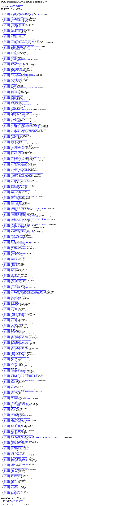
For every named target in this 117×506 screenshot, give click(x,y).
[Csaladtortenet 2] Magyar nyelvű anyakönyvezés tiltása (15, 454)
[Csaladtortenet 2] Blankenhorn (10, 259)
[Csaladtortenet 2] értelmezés (9, 386)
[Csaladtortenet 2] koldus (8, 377)
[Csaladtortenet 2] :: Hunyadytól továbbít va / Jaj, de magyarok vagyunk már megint (21, 157)
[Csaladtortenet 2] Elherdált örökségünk (12, 96)
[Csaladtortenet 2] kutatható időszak (11, 58)
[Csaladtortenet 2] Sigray (8, 81)
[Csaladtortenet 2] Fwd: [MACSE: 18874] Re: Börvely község (16, 403)
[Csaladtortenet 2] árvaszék (9, 409)
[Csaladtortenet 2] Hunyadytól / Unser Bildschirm (14, 136)
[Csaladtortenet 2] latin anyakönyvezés (11, 466)
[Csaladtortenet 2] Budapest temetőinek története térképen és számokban (18, 45)
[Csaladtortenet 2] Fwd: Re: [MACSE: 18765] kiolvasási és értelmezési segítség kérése (22, 127)
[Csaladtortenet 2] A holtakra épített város (12, 48)
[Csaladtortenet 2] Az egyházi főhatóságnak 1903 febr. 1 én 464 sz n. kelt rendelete (21, 46)
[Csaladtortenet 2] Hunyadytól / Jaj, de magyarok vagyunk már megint (18, 174)
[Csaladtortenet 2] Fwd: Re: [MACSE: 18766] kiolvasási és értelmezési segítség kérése (22, 126)
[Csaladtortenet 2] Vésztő (8, 358)
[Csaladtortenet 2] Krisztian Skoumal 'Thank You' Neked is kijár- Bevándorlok (20, 375)
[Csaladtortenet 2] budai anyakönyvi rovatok (13, 151)
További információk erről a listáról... (11, 6)
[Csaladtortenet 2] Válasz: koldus (10, 396)
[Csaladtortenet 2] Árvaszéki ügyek (11, 407)
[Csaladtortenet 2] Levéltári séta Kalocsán (12, 171)
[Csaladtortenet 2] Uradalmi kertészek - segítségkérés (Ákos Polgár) (17, 390)
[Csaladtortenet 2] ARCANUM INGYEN (12, 26)
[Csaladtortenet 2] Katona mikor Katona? (12, 336)
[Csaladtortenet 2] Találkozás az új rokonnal (12, 288)
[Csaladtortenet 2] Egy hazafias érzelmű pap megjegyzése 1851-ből (17, 109)
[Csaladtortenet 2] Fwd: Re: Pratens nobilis (12, 324)
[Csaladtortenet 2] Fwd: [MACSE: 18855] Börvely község (16, 322)
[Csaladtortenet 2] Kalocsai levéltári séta (12, 207)
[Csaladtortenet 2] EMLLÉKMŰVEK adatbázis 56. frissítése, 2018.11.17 (19, 196)
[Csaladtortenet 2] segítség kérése (10, 269)
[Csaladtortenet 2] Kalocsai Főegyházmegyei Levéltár (14, 229)
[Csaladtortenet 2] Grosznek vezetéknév (12, 236)
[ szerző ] (21, 5)
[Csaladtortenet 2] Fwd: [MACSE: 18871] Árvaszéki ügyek (16, 405)
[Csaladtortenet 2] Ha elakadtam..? (10, 35)
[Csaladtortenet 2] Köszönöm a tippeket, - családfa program (16, 357)
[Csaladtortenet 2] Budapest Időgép (11, 113)
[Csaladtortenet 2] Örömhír (9, 265)
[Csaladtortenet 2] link (8, 247)
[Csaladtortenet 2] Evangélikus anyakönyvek (13, 355)
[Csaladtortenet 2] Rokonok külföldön (11, 331)
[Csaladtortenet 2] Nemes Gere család (11, 452)
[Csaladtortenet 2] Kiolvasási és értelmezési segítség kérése (16, 124)
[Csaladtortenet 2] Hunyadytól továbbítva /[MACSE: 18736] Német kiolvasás (20, 104)
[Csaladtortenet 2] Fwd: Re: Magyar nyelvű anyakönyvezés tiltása (17, 461)
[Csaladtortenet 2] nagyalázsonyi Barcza (12, 477)
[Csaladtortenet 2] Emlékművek (10, 137)
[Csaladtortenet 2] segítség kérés (10, 362)
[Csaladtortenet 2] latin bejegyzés (10, 411)
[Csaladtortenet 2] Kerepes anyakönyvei (12, 31)
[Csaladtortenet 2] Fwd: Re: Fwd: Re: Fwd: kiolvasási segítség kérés (18, 181)
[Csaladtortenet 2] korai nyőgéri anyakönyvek (13, 220)
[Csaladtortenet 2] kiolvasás (9, 238)
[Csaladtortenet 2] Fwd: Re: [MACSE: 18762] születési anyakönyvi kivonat (19, 131)
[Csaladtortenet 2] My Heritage (10, 310)
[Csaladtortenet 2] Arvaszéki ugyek (11, 444)
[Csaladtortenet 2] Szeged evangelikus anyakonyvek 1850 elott (16, 418)
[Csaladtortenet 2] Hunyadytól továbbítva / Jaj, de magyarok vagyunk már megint (20, 155)
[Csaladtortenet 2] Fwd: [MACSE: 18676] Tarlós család (15, 13)
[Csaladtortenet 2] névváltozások (10, 88)
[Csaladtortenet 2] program (9, 326)
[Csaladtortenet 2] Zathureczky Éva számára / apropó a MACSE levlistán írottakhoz (21, 14)
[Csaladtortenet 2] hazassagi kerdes (10, 487)
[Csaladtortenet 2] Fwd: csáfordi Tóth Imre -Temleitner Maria (16, 165)
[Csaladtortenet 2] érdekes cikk (10, 182)
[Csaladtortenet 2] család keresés (10, 120)
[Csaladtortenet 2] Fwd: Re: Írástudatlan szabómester (14, 209)
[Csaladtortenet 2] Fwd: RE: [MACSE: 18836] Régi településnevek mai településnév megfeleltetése (24, 291)
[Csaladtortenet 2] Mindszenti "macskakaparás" (13, 43)
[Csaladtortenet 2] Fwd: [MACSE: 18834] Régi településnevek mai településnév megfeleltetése (23, 293)
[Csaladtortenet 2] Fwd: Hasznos (10, 268)
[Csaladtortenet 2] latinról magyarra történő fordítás (14, 70)
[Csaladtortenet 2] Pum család (9, 103)
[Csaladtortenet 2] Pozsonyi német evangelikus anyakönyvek (16, 149)
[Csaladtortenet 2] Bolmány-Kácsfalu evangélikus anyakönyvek (17, 143)
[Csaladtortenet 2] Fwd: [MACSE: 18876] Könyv (14, 446)
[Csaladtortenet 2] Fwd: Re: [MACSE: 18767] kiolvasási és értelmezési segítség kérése (22, 125)
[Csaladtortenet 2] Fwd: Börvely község (12, 327)
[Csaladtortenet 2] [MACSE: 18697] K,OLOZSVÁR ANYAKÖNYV (18, 40)
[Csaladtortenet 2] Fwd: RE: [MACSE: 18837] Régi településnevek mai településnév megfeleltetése (24, 290)
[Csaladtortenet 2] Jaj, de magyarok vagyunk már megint (15, 162)
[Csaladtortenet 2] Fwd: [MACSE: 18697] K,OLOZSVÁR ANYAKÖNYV (19, 41)
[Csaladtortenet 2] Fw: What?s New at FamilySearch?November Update (18, 231)
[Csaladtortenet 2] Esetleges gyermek (11, 483)
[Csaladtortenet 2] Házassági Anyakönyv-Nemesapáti (14, 313)
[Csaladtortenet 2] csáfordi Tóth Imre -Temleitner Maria (15, 140)
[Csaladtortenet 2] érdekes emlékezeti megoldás (13, 28)
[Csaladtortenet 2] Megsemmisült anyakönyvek (13, 425)
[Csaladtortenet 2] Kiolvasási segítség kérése (12, 474)
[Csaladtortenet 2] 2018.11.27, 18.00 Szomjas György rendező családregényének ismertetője (23, 173)
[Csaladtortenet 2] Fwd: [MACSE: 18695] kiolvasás (14, 34)
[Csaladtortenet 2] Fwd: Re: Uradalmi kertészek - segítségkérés (16, 225)
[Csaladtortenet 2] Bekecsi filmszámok (11, 115)
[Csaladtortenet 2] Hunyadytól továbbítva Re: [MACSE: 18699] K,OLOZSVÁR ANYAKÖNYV (24, 42)
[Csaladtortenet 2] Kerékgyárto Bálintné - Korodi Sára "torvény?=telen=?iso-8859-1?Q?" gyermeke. (24, 208)
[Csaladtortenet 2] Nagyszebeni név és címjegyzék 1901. (15, 17)
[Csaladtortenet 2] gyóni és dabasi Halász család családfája (16, 185)
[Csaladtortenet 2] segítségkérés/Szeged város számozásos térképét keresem (19, 74)
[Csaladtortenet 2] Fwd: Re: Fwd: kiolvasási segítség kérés (16, 179)
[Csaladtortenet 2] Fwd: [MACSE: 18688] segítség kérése (15, 18)
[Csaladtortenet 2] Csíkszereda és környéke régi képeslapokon (16, 59)
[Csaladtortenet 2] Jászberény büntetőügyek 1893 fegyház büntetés (17, 227)
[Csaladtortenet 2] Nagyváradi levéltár (11, 419)
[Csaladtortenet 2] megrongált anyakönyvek (12, 475)
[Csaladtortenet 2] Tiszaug (9, 138)
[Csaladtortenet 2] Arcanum (9, 307)
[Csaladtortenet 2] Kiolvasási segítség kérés (12, 154)
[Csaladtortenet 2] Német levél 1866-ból (12, 347)
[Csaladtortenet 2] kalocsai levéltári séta (11, 187)
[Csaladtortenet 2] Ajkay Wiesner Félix (11, 299)
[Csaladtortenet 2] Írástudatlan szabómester (12, 188)
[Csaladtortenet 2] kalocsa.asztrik (10, 470)
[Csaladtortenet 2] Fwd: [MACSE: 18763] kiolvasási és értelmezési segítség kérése (21, 130)
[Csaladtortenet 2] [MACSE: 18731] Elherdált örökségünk (16, 99)
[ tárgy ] (17, 5)
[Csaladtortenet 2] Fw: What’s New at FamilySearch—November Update (19, 210)
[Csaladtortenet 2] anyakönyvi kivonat (11, 102)
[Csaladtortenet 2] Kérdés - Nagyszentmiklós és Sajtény (15, 277)
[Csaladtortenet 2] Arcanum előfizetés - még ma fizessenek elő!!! (17, 340)
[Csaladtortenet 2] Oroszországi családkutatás (13, 95)
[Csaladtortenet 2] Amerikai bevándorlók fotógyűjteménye (15, 333)
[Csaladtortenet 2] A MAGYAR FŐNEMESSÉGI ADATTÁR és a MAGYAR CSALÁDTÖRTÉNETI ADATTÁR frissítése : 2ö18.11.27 (33, 437)
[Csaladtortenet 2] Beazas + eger (10, 471)
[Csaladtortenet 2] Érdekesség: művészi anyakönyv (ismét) (16, 440)
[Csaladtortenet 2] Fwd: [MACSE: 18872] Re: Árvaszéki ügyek (17, 404)
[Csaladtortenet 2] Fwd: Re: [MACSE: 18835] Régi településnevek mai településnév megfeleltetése (24, 292)
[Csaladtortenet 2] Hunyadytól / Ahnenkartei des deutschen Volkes (17, 242)
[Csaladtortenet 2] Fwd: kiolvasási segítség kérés (13, 145)
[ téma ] (13, 5)
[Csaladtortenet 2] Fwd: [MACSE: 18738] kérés (13, 118)
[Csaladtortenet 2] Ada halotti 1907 (10, 316)
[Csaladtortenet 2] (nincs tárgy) (10, 51)
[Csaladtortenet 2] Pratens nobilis (10, 301)
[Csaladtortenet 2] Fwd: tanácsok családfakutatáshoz (14, 64)
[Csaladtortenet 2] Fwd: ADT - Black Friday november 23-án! (16, 190)
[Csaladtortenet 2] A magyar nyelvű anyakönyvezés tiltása (15, 459)
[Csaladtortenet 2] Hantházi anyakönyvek (12, 421)
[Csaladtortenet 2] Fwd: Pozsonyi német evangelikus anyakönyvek (17, 164)
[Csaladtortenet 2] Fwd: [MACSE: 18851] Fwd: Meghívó (15, 287)
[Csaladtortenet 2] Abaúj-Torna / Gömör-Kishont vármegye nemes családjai (19, 374)
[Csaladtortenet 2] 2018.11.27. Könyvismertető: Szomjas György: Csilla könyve (20, 87)
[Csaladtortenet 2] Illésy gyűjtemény (11, 447)
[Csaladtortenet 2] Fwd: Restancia (10, 177)
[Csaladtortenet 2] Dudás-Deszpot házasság (12, 71)
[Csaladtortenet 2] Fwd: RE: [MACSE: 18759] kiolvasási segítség (17, 123)
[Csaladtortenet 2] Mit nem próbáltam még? (12, 63)
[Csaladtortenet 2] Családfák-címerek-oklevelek (13, 235)
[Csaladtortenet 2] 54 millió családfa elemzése (13, 93)
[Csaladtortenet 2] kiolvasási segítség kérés (12, 135)
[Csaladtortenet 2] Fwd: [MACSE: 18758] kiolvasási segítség (16, 121)
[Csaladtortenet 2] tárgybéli (9, 381)
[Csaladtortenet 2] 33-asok (9, 249)
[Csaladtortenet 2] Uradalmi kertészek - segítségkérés (14, 212)
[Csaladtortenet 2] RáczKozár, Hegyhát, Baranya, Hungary (16, 15)
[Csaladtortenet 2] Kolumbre (9, 410)
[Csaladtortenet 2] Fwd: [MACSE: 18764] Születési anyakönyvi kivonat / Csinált (20, 129)
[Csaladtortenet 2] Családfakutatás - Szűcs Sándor (14, 19)
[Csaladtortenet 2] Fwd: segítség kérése (11, 286)
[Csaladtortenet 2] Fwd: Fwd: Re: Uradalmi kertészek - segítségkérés (18, 435)
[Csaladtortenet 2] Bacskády (9, 465)
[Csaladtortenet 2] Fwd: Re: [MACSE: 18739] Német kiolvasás (17, 116)
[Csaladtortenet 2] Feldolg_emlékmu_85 (12, 491)
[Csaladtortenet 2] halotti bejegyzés (10, 397)
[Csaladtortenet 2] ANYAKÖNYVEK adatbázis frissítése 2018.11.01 (18, 49)
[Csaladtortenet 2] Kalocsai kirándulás (11, 297)
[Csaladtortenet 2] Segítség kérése (10, 255)
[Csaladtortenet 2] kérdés (8, 273)
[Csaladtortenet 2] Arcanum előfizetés (11, 276)
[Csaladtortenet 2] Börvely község (10, 325)
